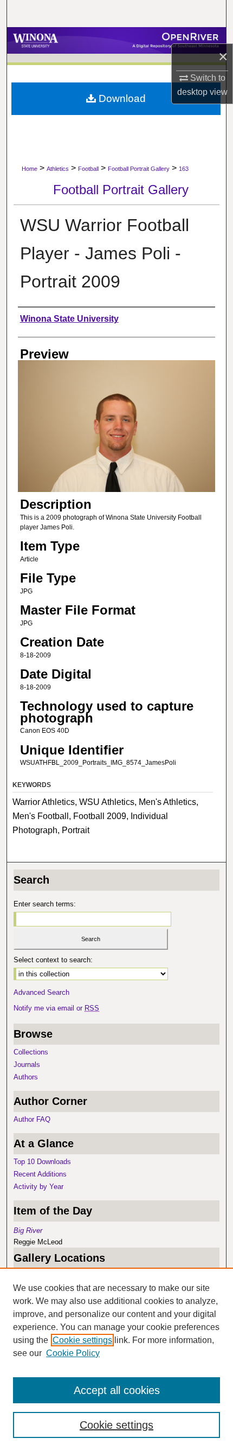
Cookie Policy (73, 1353)
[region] (116, 1359)
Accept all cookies (117, 1390)
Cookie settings (82, 1340)
